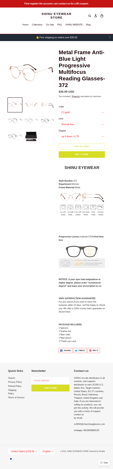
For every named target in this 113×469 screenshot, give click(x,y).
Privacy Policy (15, 382)
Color (61, 106)
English (47, 451)
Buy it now (81, 154)
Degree (62, 130)
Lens (61, 118)
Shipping (76, 96)
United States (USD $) (22, 451)
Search (11, 378)
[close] (109, 37)
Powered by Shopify (97, 451)
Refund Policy (14, 386)
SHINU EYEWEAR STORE (56, 15)
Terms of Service (16, 397)
